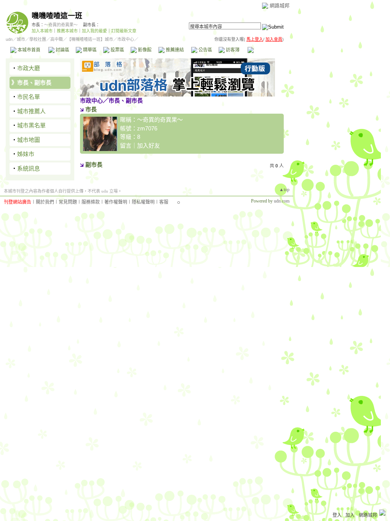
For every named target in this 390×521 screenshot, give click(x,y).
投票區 (116, 50)
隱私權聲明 (143, 202)
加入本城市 (42, 31)
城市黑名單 (31, 125)
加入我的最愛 (94, 31)
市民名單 (28, 96)
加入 (350, 515)
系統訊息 (28, 168)
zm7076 (147, 128)
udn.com (281, 201)
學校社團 (37, 39)
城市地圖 (28, 140)
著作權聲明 (115, 202)
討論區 (61, 50)
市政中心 (266, 50)
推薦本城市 (67, 31)
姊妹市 (25, 154)
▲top (284, 189)
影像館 (144, 50)
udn (9, 39)
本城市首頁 (28, 50)
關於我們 (45, 202)
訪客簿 (232, 50)
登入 (337, 515)
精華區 (89, 50)
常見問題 (68, 202)
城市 (21, 39)
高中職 (56, 39)
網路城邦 (279, 5)
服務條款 (91, 202)
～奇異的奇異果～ (61, 25)
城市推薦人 (31, 111)
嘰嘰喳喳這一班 (57, 16)
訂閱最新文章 (123, 31)
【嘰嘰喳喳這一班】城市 (90, 39)
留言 (125, 145)
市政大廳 (28, 68)
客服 (163, 202)
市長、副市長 (34, 82)
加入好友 (148, 145)
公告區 (204, 50)
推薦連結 (174, 50)
